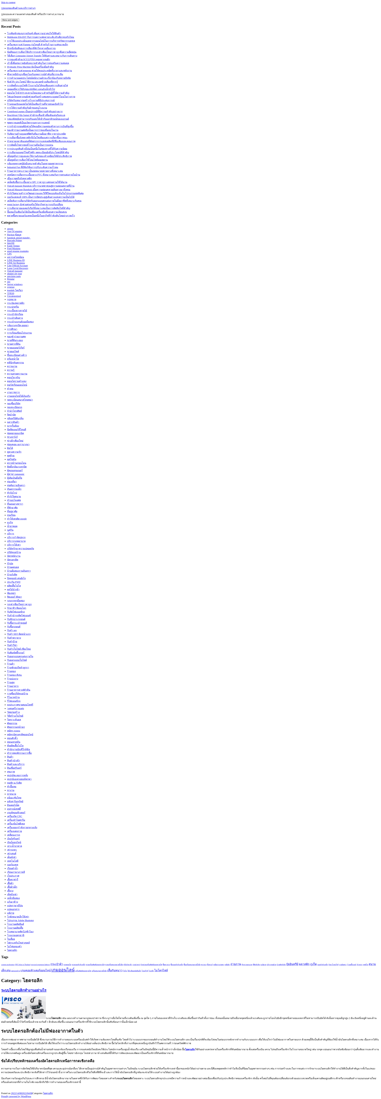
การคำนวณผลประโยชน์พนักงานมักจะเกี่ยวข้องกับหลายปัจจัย (39, 78)
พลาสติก (304, 964)
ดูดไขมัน (11, 459)
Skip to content (8, 2)
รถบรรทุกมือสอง (16, 600)
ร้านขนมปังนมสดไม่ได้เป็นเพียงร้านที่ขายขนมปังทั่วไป (35, 104)
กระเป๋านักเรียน (15, 314)
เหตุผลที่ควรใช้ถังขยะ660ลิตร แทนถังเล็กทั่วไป (31, 89)
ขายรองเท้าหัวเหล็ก (78, 964)
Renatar (10, 279)
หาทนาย (11, 794)
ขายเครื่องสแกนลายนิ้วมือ (114, 964)
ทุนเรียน (11, 515)
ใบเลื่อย (11, 939)
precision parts (14, 276)
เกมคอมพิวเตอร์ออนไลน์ (36, 970)
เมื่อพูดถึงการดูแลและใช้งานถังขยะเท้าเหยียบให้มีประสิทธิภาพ (39, 156)
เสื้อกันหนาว (114, 970)
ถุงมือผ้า (227, 964)
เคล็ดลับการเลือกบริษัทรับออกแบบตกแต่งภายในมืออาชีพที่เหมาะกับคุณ (44, 200)
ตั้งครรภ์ (210, 964)
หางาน (10, 790)
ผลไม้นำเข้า (13, 589)
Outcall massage (14, 271)
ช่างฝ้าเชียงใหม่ (15, 440)
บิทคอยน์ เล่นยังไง (16, 578)
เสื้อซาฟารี (12, 879)
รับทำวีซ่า (12, 645)
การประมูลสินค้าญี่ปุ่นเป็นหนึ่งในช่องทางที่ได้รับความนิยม (37, 148)
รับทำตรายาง (14, 638)
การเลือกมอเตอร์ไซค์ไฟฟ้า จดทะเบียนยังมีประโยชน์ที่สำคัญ (38, 152)
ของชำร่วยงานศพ (16, 336)
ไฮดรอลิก (12, 950)
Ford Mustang (13, 248)
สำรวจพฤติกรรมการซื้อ (19, 753)
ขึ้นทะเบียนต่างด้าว (17, 355)
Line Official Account (17, 265)
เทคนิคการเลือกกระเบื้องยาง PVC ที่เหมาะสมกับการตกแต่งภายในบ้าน (43, 174)
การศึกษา (12, 329)
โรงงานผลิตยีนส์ (15, 924)
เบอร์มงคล (12, 864)
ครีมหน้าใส (13, 359)
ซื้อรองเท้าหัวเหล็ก (177, 964)
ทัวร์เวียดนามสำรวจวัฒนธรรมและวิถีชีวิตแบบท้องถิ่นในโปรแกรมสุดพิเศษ (45, 193)
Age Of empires (14, 231)
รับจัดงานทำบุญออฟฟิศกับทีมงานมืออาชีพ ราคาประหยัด (36, 134)
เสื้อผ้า (10, 883)
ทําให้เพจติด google (17, 519)
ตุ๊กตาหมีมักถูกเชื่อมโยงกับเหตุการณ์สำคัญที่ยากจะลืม (35, 74)
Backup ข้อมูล (14, 234)
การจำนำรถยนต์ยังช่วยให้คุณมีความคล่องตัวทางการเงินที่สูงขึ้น (40, 126)
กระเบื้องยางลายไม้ (17, 310)
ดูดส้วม (11, 455)
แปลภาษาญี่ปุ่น (15, 905)
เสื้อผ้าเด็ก (12, 887)
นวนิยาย (263, 964)
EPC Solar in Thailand (23, 964)
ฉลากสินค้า (13, 422)
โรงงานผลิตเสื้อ (15, 928)
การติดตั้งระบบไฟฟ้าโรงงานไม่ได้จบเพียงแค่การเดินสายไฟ (37, 85)
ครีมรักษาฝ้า (128, 964)
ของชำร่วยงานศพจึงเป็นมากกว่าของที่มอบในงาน (32, 130)
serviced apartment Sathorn (40, 964)
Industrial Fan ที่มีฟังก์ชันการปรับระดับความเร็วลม (32, 167)
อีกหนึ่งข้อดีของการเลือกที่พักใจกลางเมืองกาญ (31, 48)
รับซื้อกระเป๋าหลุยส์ (17, 623)
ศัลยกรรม (12, 723)
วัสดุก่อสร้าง (13, 712)
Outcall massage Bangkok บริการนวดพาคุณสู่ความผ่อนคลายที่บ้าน (40, 186)
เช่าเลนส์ (11, 853)
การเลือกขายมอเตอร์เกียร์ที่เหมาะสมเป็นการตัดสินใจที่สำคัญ (38, 208)
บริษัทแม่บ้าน (14, 552)
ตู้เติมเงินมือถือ (14, 478)
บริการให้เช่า (14, 545)
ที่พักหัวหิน (256, 964)
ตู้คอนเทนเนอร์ (15, 470)
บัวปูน (10, 563)
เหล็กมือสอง (13, 898)
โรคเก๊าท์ (145, 971)
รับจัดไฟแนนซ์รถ (16, 611)
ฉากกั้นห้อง (13, 426)
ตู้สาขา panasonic (15, 474)
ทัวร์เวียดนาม (14, 496)
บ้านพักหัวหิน (281, 964)
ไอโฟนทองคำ (14, 946)
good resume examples (18, 251)
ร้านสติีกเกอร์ (351, 964)
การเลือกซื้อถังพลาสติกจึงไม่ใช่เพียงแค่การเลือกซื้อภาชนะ (37, 137)
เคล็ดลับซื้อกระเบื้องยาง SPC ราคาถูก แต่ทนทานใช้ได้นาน (37, 182)
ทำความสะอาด (247, 964)
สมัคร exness (13, 730)
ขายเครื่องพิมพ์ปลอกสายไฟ (95, 964)
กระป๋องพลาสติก (15, 303)
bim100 (10, 243)
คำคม (10, 388)
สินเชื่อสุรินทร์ (14, 768)
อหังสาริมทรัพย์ (15, 801)
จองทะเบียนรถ (14, 407)
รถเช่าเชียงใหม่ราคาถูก (19, 604)
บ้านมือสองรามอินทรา (19, 571)
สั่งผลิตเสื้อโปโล (15, 745)
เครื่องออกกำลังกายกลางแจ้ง (22, 827)
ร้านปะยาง (12, 678)
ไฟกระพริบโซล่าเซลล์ (18, 942)
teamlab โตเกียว (15, 290)
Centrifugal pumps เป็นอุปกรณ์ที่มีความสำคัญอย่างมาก (35, 111)
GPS (9, 254)
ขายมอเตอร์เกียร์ (16, 347)
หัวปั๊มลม (11, 786)
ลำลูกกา (360, 964)
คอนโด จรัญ (13, 377)
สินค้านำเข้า (13, 760)
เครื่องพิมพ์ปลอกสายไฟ (83, 971)
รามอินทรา (343, 964)
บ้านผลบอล (13, 567)
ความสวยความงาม (17, 373)
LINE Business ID (16, 260)
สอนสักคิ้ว (12, 738)
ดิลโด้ (10, 448)
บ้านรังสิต (12, 574)
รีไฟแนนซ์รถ (14, 701)
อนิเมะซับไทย (14, 797)
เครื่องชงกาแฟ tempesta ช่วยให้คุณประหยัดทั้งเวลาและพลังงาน (39, 70)
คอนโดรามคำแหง (16, 381)
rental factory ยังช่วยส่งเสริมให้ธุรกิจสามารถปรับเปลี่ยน (35, 204)
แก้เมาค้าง (12, 902)
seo (8, 281)
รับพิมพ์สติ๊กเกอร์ (15, 652)
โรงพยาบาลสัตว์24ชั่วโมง (20, 931)
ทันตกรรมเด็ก (14, 489)
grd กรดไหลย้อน (15, 257)
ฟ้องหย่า (11, 593)
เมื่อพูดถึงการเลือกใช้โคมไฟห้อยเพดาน (27, 160)
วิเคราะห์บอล (14, 719)
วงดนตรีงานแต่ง (15, 708)
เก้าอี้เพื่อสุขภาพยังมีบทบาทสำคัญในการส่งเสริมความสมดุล (38, 63)
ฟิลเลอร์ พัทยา (14, 597)
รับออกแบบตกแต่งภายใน (20, 656)
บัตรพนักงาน (13, 556)
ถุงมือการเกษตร (218, 964)
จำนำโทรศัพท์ (14, 411)
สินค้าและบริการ (16, 764)
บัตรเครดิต (12, 559)
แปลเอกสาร (13, 909)
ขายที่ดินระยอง (15, 340)
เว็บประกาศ (13, 876)
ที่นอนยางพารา (15, 504)
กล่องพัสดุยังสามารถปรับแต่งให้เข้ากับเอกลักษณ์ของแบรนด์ (38, 119)
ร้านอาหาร (13, 686)
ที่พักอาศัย (12, 507)
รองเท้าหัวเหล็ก (322, 964)
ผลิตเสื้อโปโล (14, 585)
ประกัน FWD (13, 582)
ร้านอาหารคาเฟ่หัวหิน (18, 690)
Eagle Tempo (13, 246)
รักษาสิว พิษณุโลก (16, 608)
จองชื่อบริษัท (13, 403)
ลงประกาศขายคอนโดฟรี (20, 704)
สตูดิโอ (365, 964)
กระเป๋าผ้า (56, 964)
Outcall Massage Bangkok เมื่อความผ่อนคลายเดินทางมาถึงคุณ (38, 189)
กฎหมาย (11, 299)
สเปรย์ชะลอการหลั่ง (17, 775)
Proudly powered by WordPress (16, 1096)
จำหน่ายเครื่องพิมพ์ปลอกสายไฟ (151, 964)
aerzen (10, 228)
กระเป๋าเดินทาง (15, 318)
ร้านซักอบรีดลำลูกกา (18, 667)
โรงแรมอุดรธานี (15, 935)
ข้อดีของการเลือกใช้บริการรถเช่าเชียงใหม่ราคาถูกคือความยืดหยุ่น (41, 52)
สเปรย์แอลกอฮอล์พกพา (19, 779)
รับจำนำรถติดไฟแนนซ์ (19, 615)
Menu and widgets (10, 20)
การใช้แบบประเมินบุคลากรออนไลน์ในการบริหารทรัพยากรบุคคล (41, 41)
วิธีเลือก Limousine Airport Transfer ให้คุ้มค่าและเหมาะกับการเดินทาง (42, 55)
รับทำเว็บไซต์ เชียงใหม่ (19, 649)
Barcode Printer (14, 240)
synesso (10, 287)
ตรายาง (203, 964)
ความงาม (12, 366)
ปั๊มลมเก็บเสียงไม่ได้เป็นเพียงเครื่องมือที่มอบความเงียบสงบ (37, 212)
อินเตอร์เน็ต (13, 805)
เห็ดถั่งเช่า (12, 894)
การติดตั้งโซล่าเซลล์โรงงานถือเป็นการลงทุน (30, 145)
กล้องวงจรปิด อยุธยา (18, 325)
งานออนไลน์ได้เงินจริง (18, 396)
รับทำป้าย (12, 641)
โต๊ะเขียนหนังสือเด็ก (134, 971)
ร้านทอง (11, 671)
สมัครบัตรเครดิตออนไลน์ (20, 734)
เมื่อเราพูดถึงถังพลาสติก (19, 178)
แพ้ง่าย (10, 913)
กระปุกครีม (13, 307)
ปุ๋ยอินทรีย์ (292, 964)
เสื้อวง (10, 890)
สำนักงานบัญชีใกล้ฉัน (18, 749)
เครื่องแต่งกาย (14, 831)
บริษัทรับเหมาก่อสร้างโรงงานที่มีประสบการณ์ (31, 100)
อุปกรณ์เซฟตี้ (14, 809)
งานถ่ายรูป (136, 964)
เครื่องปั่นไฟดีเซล (16, 823)
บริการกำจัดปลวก (16, 537)
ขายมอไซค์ (13, 351)
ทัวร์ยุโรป (12, 492)
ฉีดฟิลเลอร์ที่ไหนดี (16, 429)
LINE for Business (16, 263)
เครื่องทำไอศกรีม (16, 820)
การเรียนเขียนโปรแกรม (19, 333)
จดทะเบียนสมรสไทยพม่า (20, 400)
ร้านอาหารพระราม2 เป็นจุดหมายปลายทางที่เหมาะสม (35, 171)
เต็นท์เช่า (11, 857)
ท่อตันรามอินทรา (16, 485)
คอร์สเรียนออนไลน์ (17, 385)
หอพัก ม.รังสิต (14, 783)
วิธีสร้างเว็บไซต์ (15, 716)
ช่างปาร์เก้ (12, 437)
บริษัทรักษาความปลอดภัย (20, 548)
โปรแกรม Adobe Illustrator (20, 920)
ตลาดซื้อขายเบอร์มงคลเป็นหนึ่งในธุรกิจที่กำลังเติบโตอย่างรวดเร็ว (41, 215)
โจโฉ (125, 971)
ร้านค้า (10, 664)
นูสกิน (10, 530)
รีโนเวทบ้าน (13, 697)
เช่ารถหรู (12, 849)
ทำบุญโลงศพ (14, 500)
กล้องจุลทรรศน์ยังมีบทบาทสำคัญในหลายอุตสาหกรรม (35, 163)
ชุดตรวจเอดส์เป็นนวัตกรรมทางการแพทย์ (28, 122)
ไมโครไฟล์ (161, 970)
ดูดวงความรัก (14, 452)
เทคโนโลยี (12, 861)
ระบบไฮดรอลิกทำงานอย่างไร (23, 990)
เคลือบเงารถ (13, 835)
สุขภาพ (11, 771)
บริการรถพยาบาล (16, 541)
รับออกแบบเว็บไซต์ (17, 660)
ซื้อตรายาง (166, 964)
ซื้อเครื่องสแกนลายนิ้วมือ (192, 964)
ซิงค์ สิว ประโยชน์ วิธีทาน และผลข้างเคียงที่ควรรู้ (32, 81)
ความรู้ (10, 370)
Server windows (14, 284)
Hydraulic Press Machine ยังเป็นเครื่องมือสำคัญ (30, 67)
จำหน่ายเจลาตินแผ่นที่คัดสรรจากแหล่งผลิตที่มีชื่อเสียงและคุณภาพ (41, 141)
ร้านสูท (11, 682)
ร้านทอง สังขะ (14, 675)
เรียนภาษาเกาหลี (16, 872)
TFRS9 (10, 293)
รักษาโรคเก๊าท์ (333, 964)
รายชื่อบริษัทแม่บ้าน (17, 693)
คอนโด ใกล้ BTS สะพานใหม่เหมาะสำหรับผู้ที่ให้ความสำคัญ (38, 93)
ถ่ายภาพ (236, 964)
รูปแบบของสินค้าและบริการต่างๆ (18, 8)
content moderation (8, 964)
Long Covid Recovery (17, 268)
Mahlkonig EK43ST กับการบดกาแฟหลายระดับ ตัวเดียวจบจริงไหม (40, 37)
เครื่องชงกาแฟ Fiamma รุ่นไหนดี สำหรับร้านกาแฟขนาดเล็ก (37, 44)
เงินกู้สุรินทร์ (13, 838)
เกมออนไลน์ (63, 970)
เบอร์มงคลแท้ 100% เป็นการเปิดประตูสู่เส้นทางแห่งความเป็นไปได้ (40, 197)
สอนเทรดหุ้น (13, 742)
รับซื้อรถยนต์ (13, 626)
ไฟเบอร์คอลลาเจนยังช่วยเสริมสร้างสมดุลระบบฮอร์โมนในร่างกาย (41, 96)
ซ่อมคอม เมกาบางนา (18, 444)
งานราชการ (13, 392)
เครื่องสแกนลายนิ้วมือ (99, 971)
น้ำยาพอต (12, 526)
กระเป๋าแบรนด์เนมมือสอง (20, 321)
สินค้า (10, 757)
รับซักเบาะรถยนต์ (16, 619)
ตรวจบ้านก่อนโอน (16, 463)
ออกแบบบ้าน (15, 971)
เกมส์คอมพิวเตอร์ (16, 812)
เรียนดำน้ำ (12, 868)
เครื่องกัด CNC (14, 816)
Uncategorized (14, 296)
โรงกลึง (151, 971)
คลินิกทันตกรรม (15, 362)
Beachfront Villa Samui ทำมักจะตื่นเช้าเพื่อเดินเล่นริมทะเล (36, 115)
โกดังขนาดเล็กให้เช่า (18, 916)
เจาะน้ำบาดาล (14, 846)
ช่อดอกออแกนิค (15, 433)
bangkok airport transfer (19, 238)
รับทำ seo (12, 630)
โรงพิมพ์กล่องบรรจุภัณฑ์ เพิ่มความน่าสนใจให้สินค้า (34, 33)
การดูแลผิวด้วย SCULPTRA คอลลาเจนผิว (28, 59)
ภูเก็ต (313, 964)
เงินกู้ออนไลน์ (14, 842)
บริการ (10, 533)
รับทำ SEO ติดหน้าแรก (19, 634)
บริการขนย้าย (271, 964)
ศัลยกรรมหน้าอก (16, 727)
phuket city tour (14, 273)
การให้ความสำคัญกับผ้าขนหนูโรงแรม (27, 108)
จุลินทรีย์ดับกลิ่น (15, 418)
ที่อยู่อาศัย (12, 511)
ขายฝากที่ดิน (13, 344)
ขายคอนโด (67, 964)
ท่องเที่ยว (12, 481)
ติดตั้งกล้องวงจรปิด (17, 466)
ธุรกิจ (10, 522)
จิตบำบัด (11, 414)
